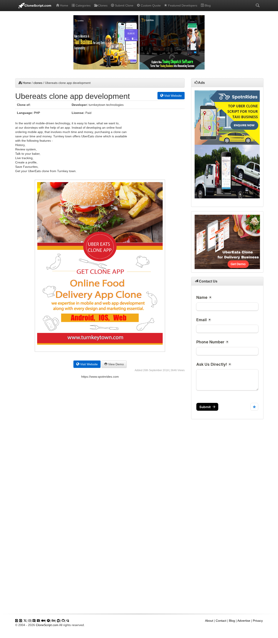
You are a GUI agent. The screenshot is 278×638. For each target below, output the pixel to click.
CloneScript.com (47, 625)
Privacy (258, 620)
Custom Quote (150, 5)
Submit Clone (123, 5)
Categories (83, 5)
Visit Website (172, 95)
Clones (102, 5)
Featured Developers (182, 5)
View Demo (115, 364)
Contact (221, 620)
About (209, 620)
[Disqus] (100, 441)
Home (63, 5)
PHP (37, 113)
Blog (207, 5)
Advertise (243, 620)
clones (37, 83)
